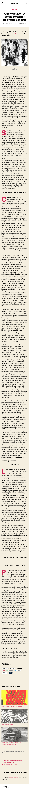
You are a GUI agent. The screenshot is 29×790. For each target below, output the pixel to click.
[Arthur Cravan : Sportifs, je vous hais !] (14, 697)
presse (14, 9)
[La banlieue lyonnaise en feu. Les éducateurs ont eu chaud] (14, 734)
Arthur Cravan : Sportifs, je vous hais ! (12, 706)
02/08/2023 (8, 23)
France (22, 751)
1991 (5, 751)
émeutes (17, 751)
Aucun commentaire (20, 23)
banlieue (8, 751)
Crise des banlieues (7, 724)
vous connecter (13, 778)
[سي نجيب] (14, 3)
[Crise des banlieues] (14, 716)
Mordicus (18, 34)
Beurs (12, 751)
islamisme (6, 753)
